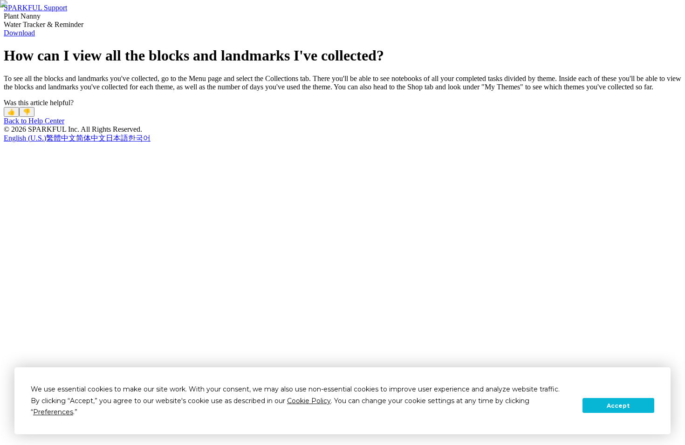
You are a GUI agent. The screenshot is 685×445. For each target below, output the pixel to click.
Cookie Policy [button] (309, 401)
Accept (618, 405)
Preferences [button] (53, 412)
